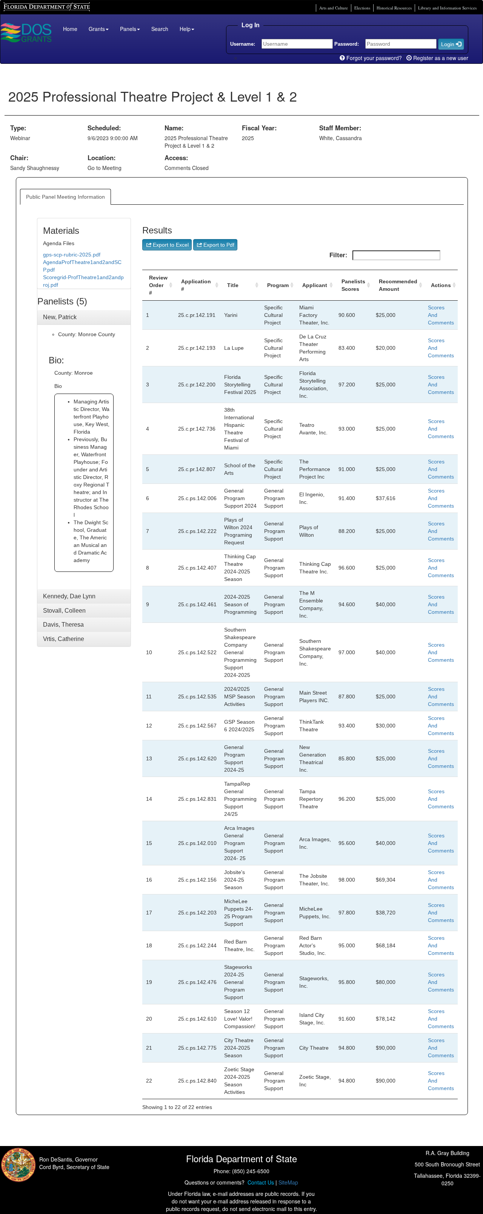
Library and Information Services (447, 8)
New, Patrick (60, 317)
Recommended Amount (398, 285)
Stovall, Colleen (64, 610)
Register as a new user (440, 58)
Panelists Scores (353, 285)
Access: (176, 157)
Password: (346, 44)
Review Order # (158, 285)
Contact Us (259, 1182)
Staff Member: (340, 127)
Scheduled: (104, 127)
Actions (441, 285)
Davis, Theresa (63, 624)
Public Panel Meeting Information (65, 197)
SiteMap (288, 1182)
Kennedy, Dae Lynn (69, 596)
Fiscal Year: (259, 127)
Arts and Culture (333, 8)
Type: (18, 127)
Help (185, 28)
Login (448, 44)
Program (278, 285)
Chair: (19, 157)
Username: (242, 44)
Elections (362, 8)
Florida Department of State (33, 5)
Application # (196, 285)
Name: (174, 127)
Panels (128, 28)
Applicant (314, 285)
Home (70, 28)
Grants (97, 28)
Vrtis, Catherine (63, 639)
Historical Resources (394, 8)
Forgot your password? (373, 58)
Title (232, 285)
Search (159, 28)
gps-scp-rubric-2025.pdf (71, 255)
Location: (102, 157)
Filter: (339, 255)
